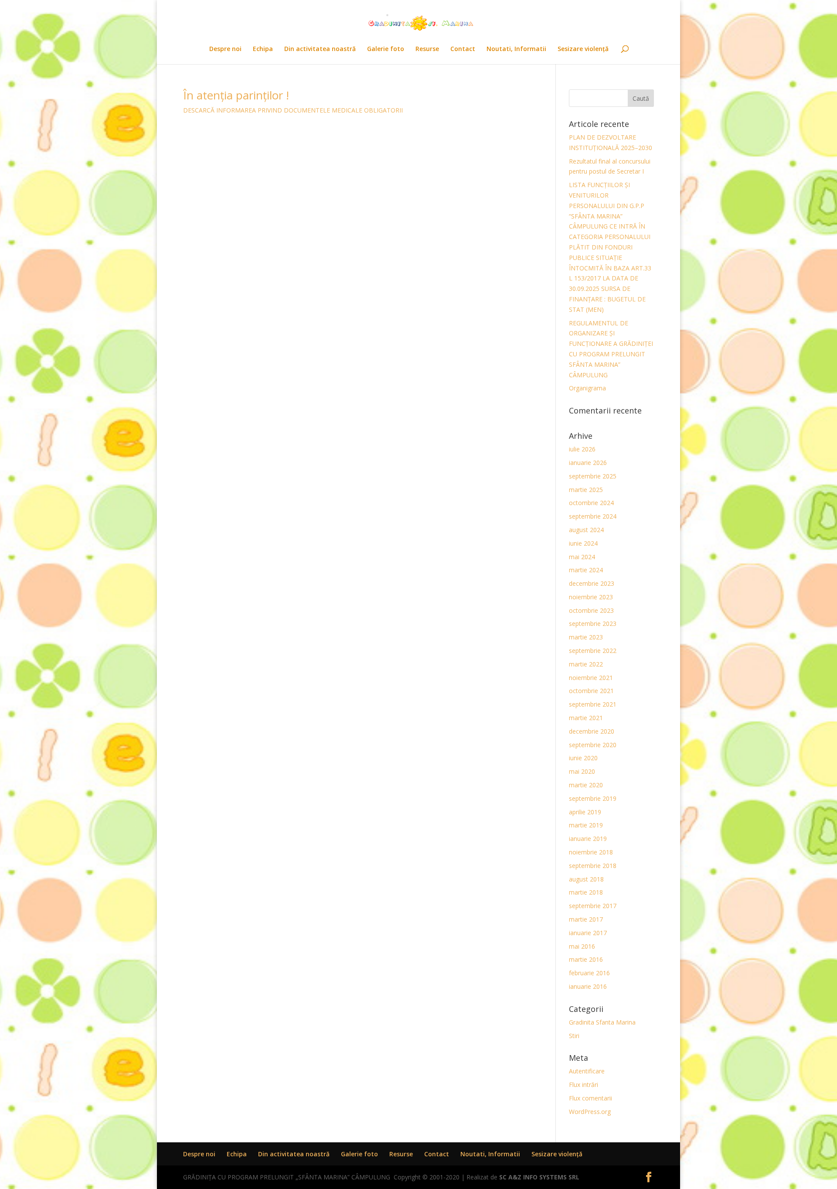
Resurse (427, 49)
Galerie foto (385, 49)
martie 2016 (586, 959)
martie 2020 (586, 785)
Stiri (574, 1036)
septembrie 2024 (592, 516)
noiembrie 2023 (591, 597)
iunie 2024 (583, 543)
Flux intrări (583, 1084)
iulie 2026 (582, 449)
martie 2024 (586, 570)
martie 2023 (586, 637)
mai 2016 (582, 946)
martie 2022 (586, 664)
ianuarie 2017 (588, 933)
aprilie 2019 (585, 812)
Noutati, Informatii (516, 49)
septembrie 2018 (592, 865)
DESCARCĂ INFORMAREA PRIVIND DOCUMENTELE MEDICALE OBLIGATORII (293, 110)
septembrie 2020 (592, 745)
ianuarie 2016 (588, 986)
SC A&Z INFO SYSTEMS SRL (539, 1177)
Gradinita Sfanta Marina (602, 1022)
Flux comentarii (590, 1098)
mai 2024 (582, 557)
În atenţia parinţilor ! (236, 95)
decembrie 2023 (591, 583)
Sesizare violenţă (583, 49)
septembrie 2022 (592, 650)
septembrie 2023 (592, 623)
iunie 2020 (583, 758)
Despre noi (225, 49)
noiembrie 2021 (591, 677)
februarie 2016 (589, 973)
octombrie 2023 (591, 610)
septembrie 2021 (592, 704)
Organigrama (587, 388)
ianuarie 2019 (588, 838)
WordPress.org (590, 1111)
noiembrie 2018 (591, 852)
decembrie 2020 (591, 731)
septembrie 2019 (592, 798)
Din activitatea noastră (320, 49)
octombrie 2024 (591, 503)
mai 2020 (582, 771)
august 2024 (586, 530)
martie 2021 (586, 718)
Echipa (263, 49)
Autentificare (587, 1071)
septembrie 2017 (592, 906)
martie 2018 (586, 892)
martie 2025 (586, 489)
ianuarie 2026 (588, 462)
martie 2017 (586, 919)
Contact (462, 49)
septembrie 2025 (592, 476)
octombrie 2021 (591, 691)
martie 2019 (586, 825)
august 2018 (586, 879)
